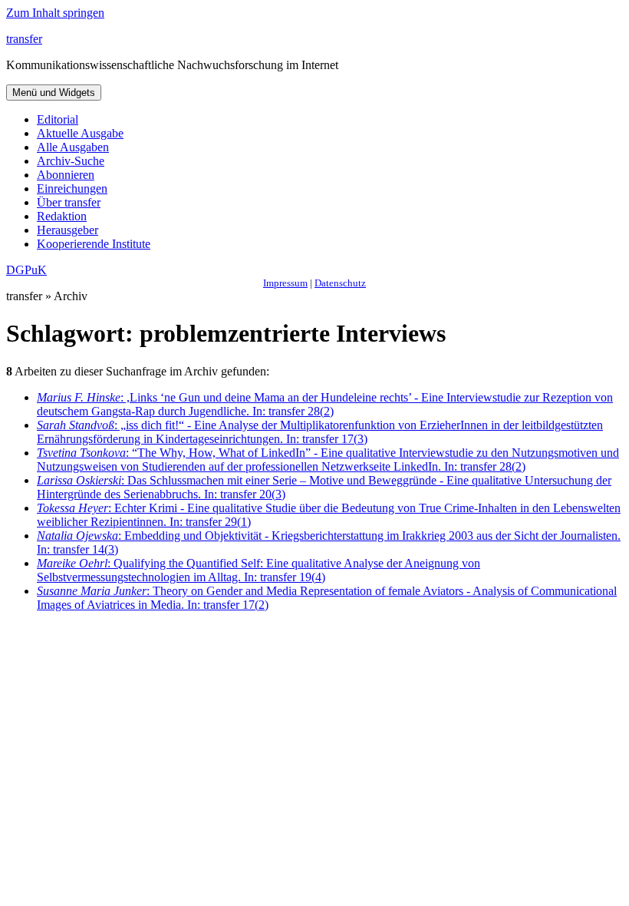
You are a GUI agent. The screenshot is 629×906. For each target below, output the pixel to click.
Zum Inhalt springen (55, 12)
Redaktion (62, 216)
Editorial (57, 119)
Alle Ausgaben (73, 147)
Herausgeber (67, 229)
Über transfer (68, 202)
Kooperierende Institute (93, 243)
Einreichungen (72, 188)
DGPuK (26, 269)
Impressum (285, 283)
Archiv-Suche (70, 160)
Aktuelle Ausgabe (80, 133)
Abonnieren (65, 174)
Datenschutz (340, 283)
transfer (24, 38)
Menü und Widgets (53, 92)
